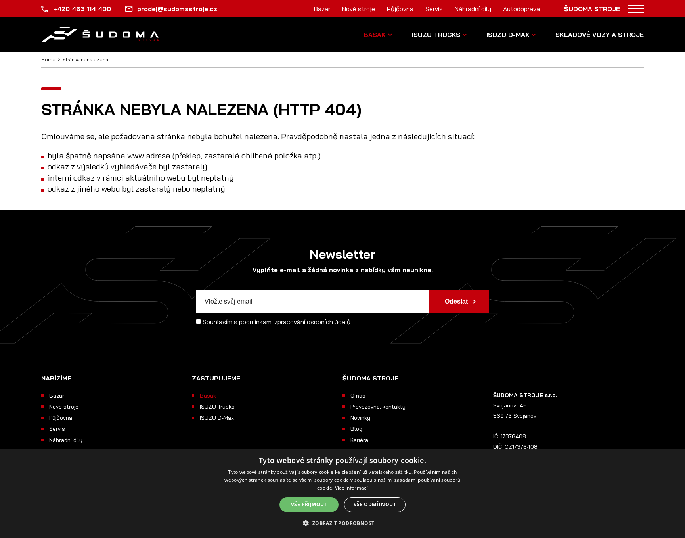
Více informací (351, 487)
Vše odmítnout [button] (375, 504)
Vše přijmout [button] (309, 504)
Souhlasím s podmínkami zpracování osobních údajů (276, 322)
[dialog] (342, 493)
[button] (342, 523)
